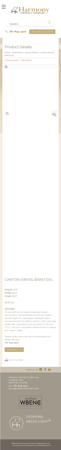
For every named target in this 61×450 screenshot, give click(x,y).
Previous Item (12, 60)
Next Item (25, 60)
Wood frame (31, 53)
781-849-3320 (17, 31)
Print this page (16, 360)
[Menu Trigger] (3, 6)
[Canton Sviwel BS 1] (30, 91)
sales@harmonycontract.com (23, 389)
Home (7, 53)
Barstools (17, 53)
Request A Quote (42, 32)
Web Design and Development (23, 445)
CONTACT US (14, 350)
